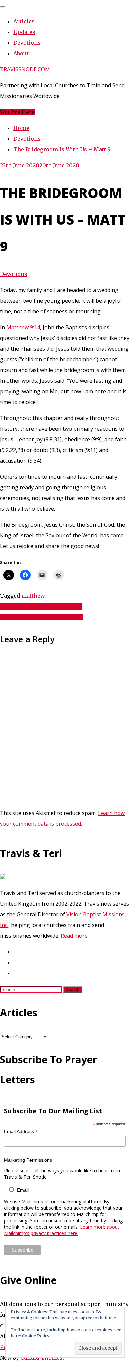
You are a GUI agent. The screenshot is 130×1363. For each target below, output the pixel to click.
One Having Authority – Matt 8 (41, 606)
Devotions (27, 42)
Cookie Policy (35, 1335)
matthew (33, 595)
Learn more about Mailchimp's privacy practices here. (61, 1230)
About (21, 53)
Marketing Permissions (28, 1160)
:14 (36, 327)
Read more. (75, 935)
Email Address (21, 1131)
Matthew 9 (19, 327)
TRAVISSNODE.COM (25, 69)
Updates (24, 32)
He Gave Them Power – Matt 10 (41, 617)
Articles (24, 21)
